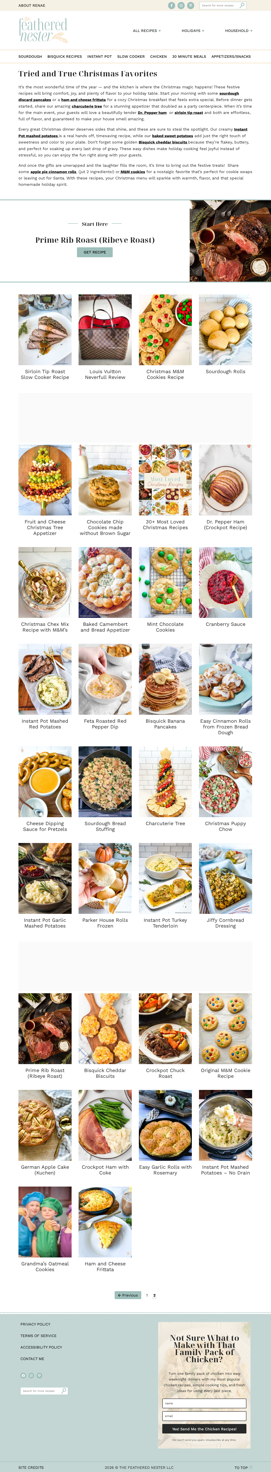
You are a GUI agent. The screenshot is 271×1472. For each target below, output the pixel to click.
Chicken (158, 56)
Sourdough (30, 56)
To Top (241, 1467)
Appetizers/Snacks (231, 56)
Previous (129, 1295)
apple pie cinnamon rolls (54, 172)
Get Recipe (95, 252)
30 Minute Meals (189, 56)
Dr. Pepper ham (152, 112)
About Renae (31, 5)
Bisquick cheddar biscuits (163, 142)
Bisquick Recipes (64, 56)
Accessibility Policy (41, 1347)
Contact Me (32, 1358)
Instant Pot (99, 56)
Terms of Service (38, 1335)
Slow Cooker (131, 56)
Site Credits (31, 1467)
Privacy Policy (35, 1324)
